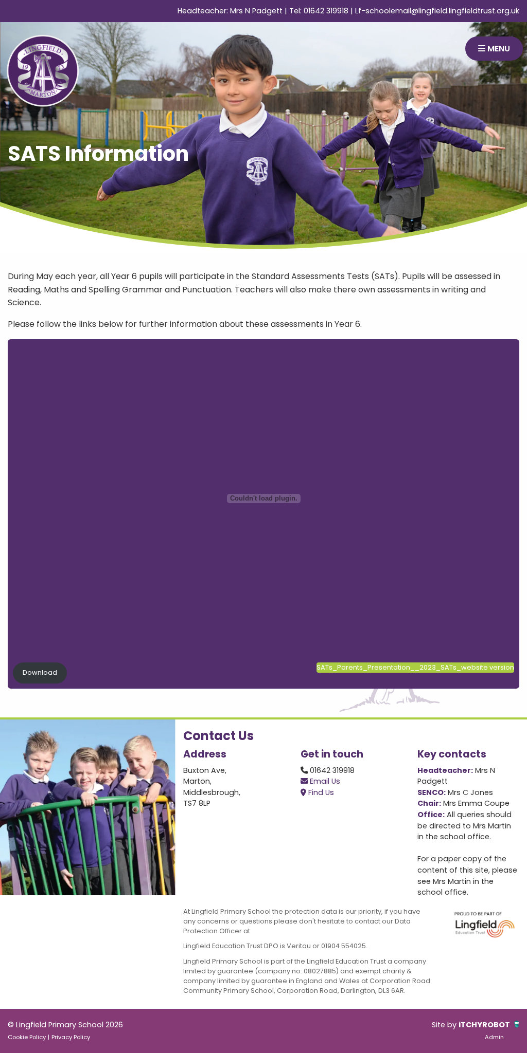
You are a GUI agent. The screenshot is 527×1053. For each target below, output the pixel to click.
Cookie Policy (27, 1037)
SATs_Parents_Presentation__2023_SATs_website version (415, 667)
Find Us (320, 792)
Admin (494, 1037)
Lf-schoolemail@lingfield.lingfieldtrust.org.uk (437, 11)
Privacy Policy (70, 1037)
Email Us (324, 781)
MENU (497, 48)
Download (40, 672)
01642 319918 (326, 11)
